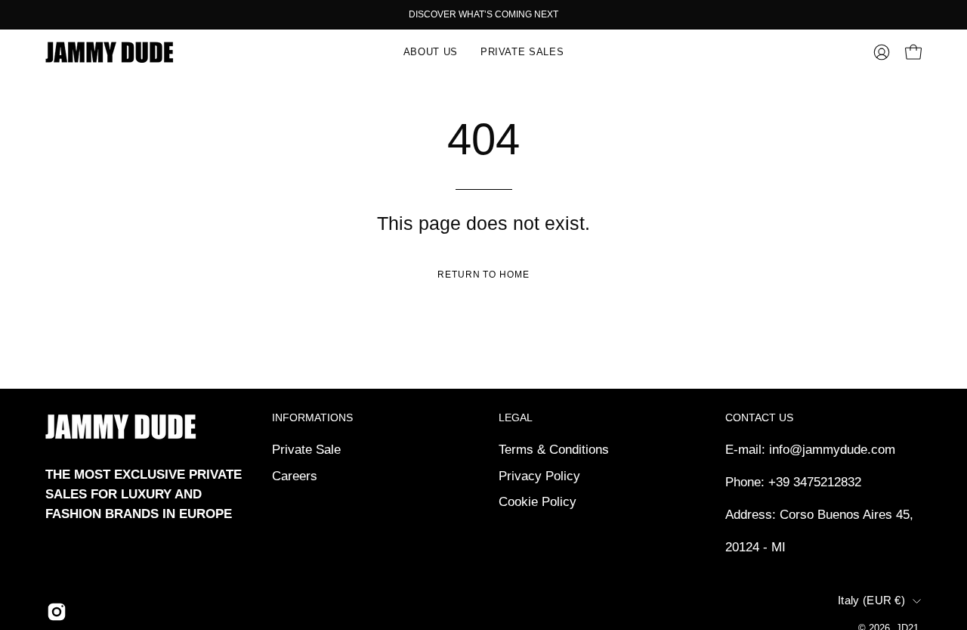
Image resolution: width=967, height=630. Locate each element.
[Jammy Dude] (109, 52)
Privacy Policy (539, 475)
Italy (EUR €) (871, 600)
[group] (483, 14)
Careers (294, 475)
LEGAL (516, 417)
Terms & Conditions (554, 449)
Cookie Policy (537, 502)
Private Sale (306, 449)
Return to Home (483, 274)
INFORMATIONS (312, 417)
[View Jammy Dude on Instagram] (56, 612)
